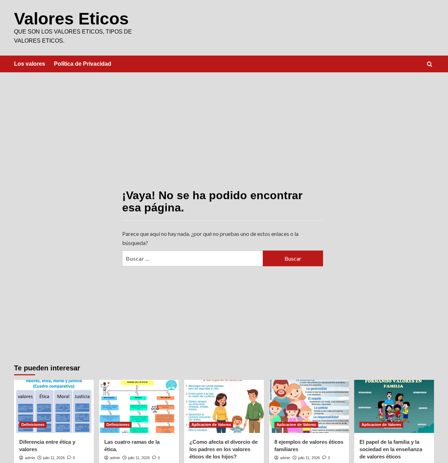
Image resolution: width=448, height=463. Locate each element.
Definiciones (32, 424)
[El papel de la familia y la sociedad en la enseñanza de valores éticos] (394, 406)
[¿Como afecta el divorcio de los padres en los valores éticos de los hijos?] (224, 406)
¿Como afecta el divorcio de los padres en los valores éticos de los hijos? (223, 449)
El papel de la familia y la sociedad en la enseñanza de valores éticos (390, 449)
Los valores (29, 64)
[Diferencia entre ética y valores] (54, 406)
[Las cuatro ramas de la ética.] (139, 406)
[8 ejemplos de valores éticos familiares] (309, 406)
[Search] (429, 64)
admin (30, 458)
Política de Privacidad (82, 64)
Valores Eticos (71, 18)
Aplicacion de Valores (211, 424)
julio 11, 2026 (54, 458)
